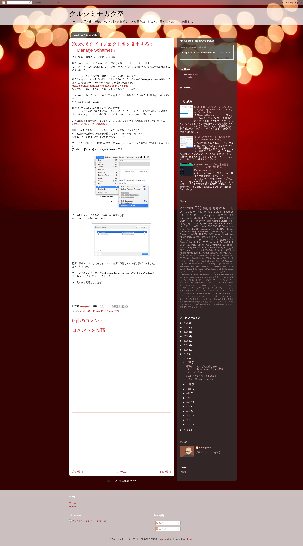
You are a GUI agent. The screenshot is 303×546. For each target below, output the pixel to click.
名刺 (196, 253)
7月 (188, 398)
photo (189, 218)
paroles (217, 272)
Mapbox (219, 261)
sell (222, 274)
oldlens (202, 272)
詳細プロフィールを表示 (208, 452)
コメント (163, 528)
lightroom (194, 247)
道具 (189, 307)
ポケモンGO (217, 293)
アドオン (191, 280)
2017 (186, 345)
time (232, 274)
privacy (72, 506)
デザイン (194, 288)
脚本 (181, 307)
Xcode (110, 311)
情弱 (185, 304)
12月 (189, 362)
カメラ (217, 237)
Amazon (216, 255)
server (218, 211)
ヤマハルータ (222, 232)
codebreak (217, 266)
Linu (214, 261)
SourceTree (205, 264)
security (219, 247)
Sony (182, 245)
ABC (196, 226)
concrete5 (184, 232)
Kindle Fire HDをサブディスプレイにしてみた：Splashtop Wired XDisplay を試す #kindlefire (213, 109)
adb (232, 264)
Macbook (214, 242)
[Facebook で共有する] (123, 306)
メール (190, 296)
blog (192, 266)
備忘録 (207, 208)
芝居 (185, 307)
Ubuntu (201, 245)
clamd (209, 266)
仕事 (190, 215)
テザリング (186, 288)
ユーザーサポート (213, 296)
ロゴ (223, 299)
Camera (184, 242)
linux (182, 218)
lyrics (186, 272)
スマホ (212, 232)
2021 (186, 327)
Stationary (191, 245)
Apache (203, 226)
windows (204, 232)
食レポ (194, 307)
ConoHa (195, 258)
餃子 (199, 307)
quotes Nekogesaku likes (195, 47)
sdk (218, 274)
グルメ (219, 283)
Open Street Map (224, 234)
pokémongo (204, 274)
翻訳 (209, 220)
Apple (83, 311)
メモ (231, 215)
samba (213, 274)
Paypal (183, 264)
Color (189, 258)
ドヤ (182, 291)
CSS (185, 258)
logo (181, 272)
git (205, 269)
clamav (204, 266)
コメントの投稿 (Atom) (124, 480)
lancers (231, 269)
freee (182, 226)
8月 (188, 393)
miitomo (203, 247)
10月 (189, 389)
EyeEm (203, 223)
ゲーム (231, 283)
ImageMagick (201, 261)
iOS (89, 311)
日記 (198, 208)
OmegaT (224, 242)
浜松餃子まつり (209, 304)
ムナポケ (209, 239)
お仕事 (216, 215)
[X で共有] (120, 306)
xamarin (205, 277)
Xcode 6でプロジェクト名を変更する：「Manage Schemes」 (212, 138)
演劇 (218, 304)
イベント (191, 220)
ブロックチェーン (196, 293)
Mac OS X (219, 223)
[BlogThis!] (116, 306)
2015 (186, 354)
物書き (222, 304)
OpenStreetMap (217, 218)
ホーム (121, 471)
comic (224, 266)
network (211, 247)
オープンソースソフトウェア (207, 280)
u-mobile (198, 277)
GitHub (213, 258)
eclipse (230, 245)
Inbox (209, 261)
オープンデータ (225, 280)
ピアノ (225, 291)
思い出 (219, 253)
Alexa (209, 255)
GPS (208, 258)
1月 (188, 424)
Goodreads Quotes (224, 58)
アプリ (224, 215)
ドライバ (187, 291)
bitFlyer (187, 266)
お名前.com (217, 277)
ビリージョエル (215, 291)
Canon (195, 223)
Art (232, 255)
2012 (186, 430)
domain (183, 269)
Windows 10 (218, 245)
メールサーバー (199, 296)
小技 (202, 302)
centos (197, 266)
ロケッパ (217, 299)
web (211, 237)
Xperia (183, 237)
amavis (190, 237)
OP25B (226, 261)
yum (210, 277)
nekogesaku (205, 447)
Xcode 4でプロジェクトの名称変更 (90, 124)
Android (186, 208)
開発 (117, 311)
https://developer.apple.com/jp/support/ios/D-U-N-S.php (100, 85)
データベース (204, 288)
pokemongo (185, 274)
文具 (194, 304)
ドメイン (230, 288)
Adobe (230, 239)
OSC (211, 234)
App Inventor (225, 255)
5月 (188, 406)
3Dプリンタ (188, 255)
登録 (228, 304)
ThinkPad (220, 229)
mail (191, 272)
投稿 (161, 523)
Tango (218, 264)
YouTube (226, 264)
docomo (230, 266)
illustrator (214, 269)
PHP (231, 242)
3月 (188, 415)
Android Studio (219, 220)
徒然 (206, 302)
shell (227, 274)
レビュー (209, 299)
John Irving (224, 52)
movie (195, 272)
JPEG (205, 242)
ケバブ (225, 283)
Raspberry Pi (207, 229)
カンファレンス (188, 239)
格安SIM (199, 304)
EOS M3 (217, 226)
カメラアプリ (227, 237)
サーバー (196, 250)
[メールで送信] (113, 306)
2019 (186, 336)
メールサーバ (220, 250)
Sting (213, 264)
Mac (103, 311)
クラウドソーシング (208, 283)
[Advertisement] (121, 439)
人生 (228, 299)
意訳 (189, 304)
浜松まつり (228, 253)
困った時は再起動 (207, 253)
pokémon (194, 274)
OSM (182, 220)
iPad (208, 269)
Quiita (197, 264)
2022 (186, 323)
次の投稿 (77, 471)
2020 (186, 332)
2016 (186, 349)
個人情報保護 (189, 302)
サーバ (189, 226)
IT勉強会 (191, 261)
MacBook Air (201, 218)
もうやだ (187, 250)
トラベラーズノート (218, 288)
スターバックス (212, 285)
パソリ (194, 291)
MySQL (193, 234)
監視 (232, 304)
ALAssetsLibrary (200, 255)
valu (226, 247)
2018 (186, 340)
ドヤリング (200, 215)
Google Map (228, 226)
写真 (216, 239)
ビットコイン (203, 291)
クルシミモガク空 (96, 13)
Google (190, 211)
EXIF (183, 215)
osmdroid (209, 272)
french (200, 269)
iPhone (96, 311)
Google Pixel (221, 258)
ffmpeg (189, 269)
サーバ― (202, 285)
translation (190, 277)
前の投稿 (165, 471)
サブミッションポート (189, 285)
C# (181, 258)
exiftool (197, 237)
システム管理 (207, 250)
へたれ (184, 280)
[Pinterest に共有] (126, 306)
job (220, 269)
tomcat (182, 277)
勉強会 (223, 239)
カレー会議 (195, 283)
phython (224, 272)
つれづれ (226, 277)
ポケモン (208, 293)
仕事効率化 (188, 253)
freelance (184, 247)
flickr (195, 269)
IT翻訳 (183, 472)
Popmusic (190, 264)
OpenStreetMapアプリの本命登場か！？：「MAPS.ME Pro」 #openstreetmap (211, 167)
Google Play (195, 242)
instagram (194, 232)
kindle (224, 269)
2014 (186, 358)
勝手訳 (197, 302)
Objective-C (192, 229)
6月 (188, 402)
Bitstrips (229, 211)
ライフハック (226, 296)
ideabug (162, 539)
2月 (188, 420)
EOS (210, 226)
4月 (188, 411)
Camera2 (184, 234)
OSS (232, 261)
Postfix (230, 223)
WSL (208, 245)
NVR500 (203, 234)
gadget (205, 237)
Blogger (189, 539)
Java (182, 229)
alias (182, 266)
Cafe (231, 232)
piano (231, 272)
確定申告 (201, 220)
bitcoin (230, 229)
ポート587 (227, 293)
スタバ (200, 239)
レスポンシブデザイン (197, 299)
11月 (189, 384)
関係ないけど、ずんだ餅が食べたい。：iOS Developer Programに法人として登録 (205, 369)
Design (202, 258)
